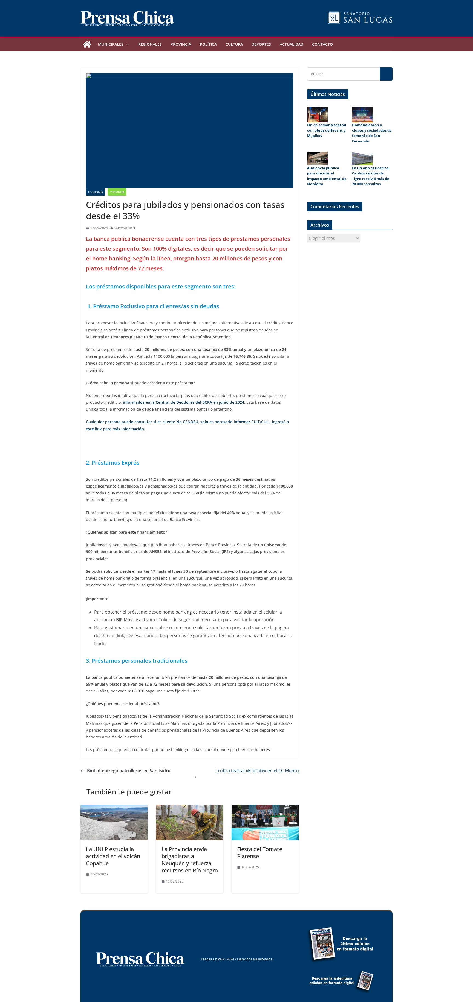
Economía (95, 192)
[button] (126, 44)
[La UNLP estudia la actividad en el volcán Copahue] (114, 809)
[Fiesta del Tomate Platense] (265, 809)
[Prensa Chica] (87, 44)
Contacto (322, 44)
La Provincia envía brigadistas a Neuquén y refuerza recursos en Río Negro (189, 859)
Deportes (261, 44)
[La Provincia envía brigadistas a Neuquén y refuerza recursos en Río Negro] (189, 809)
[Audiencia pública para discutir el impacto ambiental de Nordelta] (317, 158)
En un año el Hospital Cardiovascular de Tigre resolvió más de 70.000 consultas (371, 176)
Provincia (181, 44)
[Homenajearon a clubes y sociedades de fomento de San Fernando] (362, 114)
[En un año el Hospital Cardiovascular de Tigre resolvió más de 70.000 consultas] (362, 158)
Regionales (150, 44)
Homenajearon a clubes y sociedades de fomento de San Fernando (372, 133)
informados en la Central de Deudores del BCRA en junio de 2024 (183, 402)
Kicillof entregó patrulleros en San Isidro (129, 771)
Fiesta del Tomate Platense (259, 852)
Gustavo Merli (125, 227)
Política (208, 44)
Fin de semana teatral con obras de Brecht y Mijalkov (326, 130)
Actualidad (291, 44)
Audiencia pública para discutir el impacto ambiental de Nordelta (327, 176)
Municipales (110, 44)
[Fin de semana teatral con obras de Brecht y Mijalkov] (317, 114)
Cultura (234, 44)
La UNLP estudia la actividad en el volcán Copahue (113, 856)
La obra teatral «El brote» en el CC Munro (256, 771)
